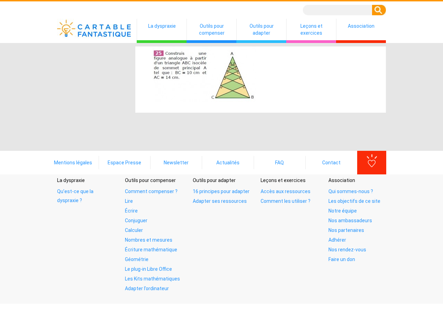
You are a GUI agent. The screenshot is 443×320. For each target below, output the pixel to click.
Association (361, 26)
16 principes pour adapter (221, 191)
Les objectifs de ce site (354, 201)
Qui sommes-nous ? (350, 191)
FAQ (279, 162)
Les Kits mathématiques (152, 279)
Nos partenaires (346, 230)
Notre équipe (342, 211)
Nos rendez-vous (347, 249)
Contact (331, 162)
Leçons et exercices (311, 29)
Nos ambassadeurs (350, 220)
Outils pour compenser (212, 29)
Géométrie (136, 259)
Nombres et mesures (148, 240)
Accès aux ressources (285, 191)
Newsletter (176, 162)
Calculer (134, 230)
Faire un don (341, 259)
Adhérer (337, 240)
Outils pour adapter (262, 29)
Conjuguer (136, 220)
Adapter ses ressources (220, 201)
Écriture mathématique (151, 249)
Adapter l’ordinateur (147, 288)
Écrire (131, 211)
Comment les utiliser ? (285, 201)
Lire (129, 201)
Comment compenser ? (151, 191)
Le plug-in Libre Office (148, 269)
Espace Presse (124, 162)
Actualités (227, 162)
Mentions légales (73, 162)
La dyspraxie (162, 26)
